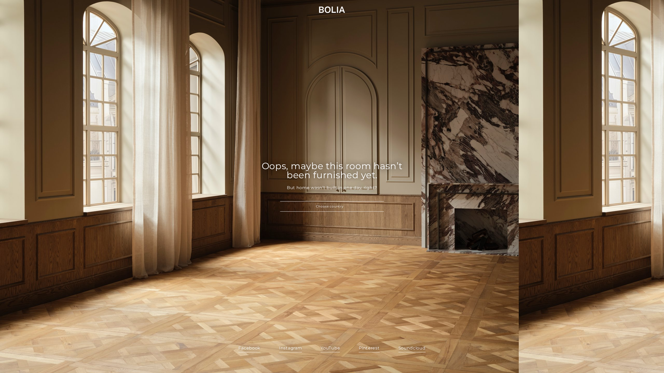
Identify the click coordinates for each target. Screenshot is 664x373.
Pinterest (369, 348)
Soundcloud (412, 348)
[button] (332, 206)
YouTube (330, 348)
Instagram (290, 348)
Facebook (249, 348)
